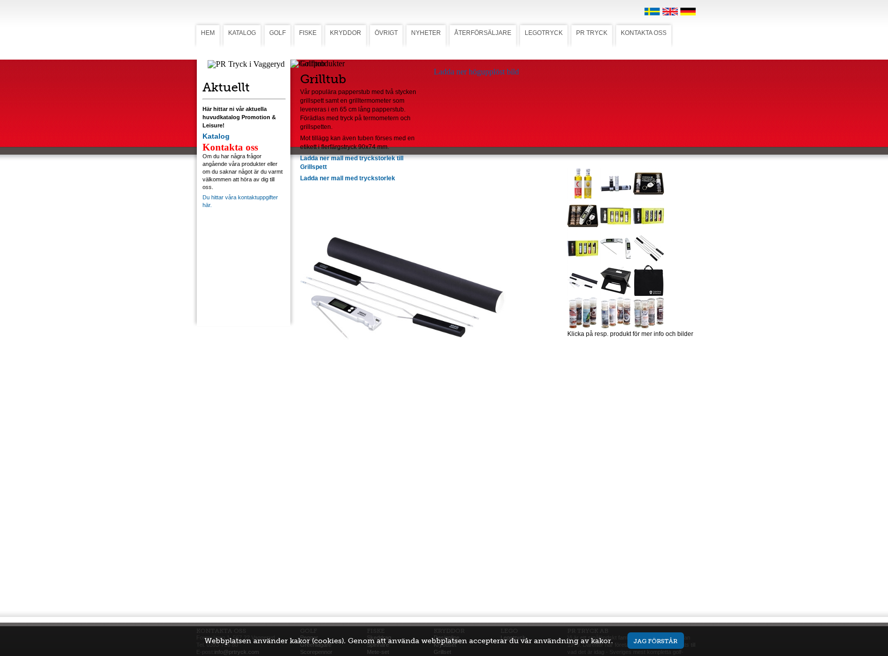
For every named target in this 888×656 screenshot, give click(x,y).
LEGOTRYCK (544, 32)
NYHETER (426, 32)
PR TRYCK (591, 32)
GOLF (277, 32)
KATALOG (242, 32)
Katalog (216, 136)
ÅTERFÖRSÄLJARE (482, 32)
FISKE (308, 32)
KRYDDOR (345, 32)
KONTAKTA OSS (644, 32)
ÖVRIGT (386, 32)
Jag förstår (655, 641)
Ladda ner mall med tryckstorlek (347, 178)
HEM (208, 32)
